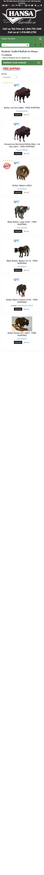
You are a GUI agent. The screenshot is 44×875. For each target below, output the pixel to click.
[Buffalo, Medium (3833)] (22, 171)
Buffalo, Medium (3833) (22, 185)
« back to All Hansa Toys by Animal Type (16, 58)
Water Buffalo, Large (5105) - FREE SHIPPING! (22, 223)
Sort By (4, 74)
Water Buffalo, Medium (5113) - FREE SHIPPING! (22, 261)
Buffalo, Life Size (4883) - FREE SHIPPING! (22, 107)
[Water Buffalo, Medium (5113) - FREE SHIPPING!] (22, 249)
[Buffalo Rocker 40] (22, 323)
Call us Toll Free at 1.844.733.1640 (22, 28)
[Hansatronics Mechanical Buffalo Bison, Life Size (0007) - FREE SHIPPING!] (22, 132)
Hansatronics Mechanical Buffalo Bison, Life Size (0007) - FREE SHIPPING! (22, 145)
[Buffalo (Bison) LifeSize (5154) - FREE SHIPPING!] (22, 288)
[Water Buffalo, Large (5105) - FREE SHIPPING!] (22, 210)
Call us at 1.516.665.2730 (22, 32)
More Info (26, 114)
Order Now (18, 114)
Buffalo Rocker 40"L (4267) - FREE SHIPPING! (22, 334)
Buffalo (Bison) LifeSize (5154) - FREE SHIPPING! (22, 300)
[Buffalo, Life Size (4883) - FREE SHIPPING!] (22, 93)
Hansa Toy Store (8, 38)
